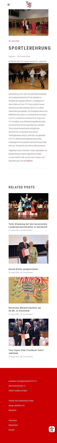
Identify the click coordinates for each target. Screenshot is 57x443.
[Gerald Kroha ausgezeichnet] (28, 250)
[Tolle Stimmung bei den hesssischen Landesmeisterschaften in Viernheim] (28, 206)
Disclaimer (12, 410)
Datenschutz (13, 425)
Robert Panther (27, 230)
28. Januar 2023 (14, 41)
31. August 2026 (14, 230)
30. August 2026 (14, 272)
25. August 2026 (14, 357)
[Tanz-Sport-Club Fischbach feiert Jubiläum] (28, 332)
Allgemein (12, 56)
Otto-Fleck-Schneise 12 (17, 386)
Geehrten (29, 161)
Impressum (13, 420)
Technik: (12, 401)
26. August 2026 (14, 314)
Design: (11, 405)
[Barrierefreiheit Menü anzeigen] (52, 429)
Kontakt (11, 430)
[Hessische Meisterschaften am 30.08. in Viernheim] (28, 290)
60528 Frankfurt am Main (18, 391)
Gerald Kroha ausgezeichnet (23, 269)
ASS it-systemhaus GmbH (24, 401)
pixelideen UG (19, 405)
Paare (39, 154)
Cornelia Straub (25, 56)
